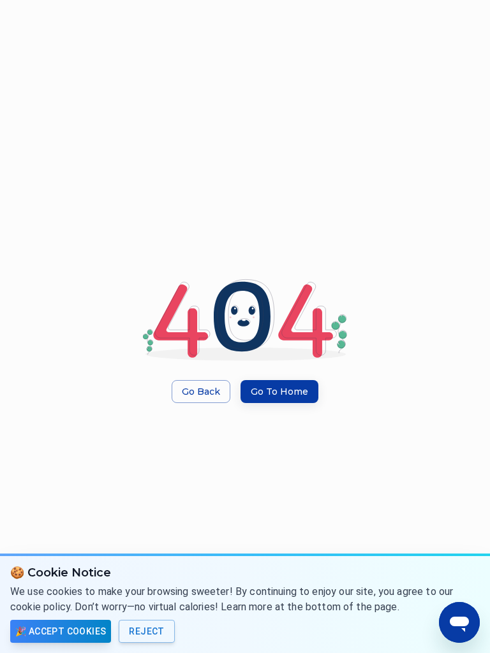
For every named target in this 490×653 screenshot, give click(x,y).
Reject (146, 631)
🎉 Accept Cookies (60, 631)
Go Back (201, 391)
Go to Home (279, 391)
